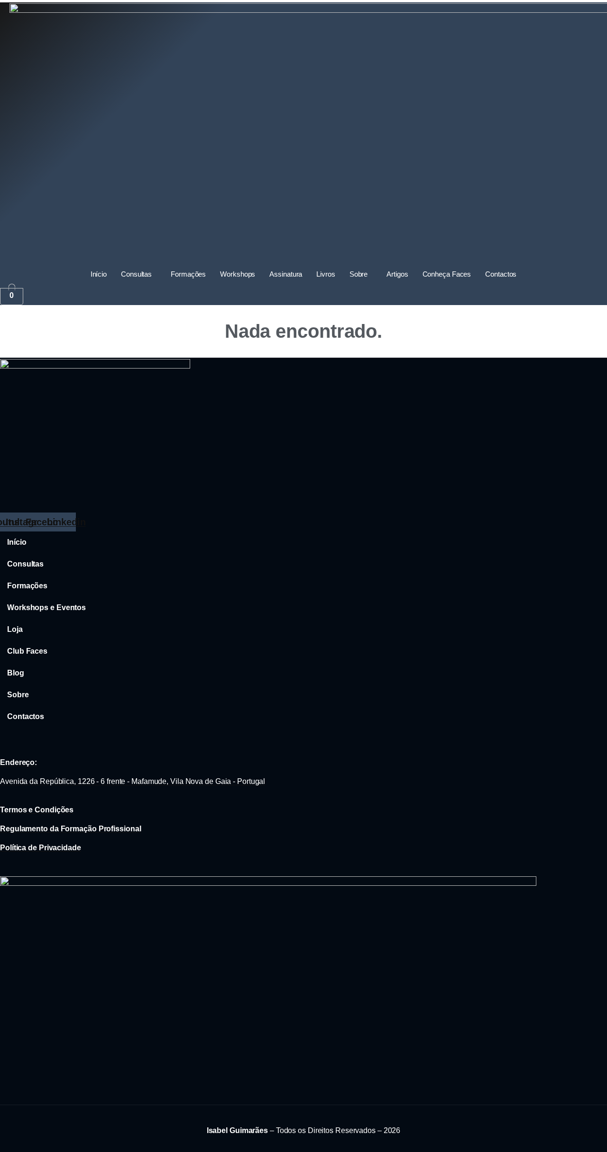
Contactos (500, 274)
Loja (15, 629)
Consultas (136, 274)
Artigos (397, 274)
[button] (139, 274)
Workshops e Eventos (46, 607)
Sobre (358, 274)
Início (99, 274)
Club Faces (27, 651)
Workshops (237, 274)
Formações (188, 274)
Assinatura (285, 274)
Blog (15, 673)
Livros (325, 274)
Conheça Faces (447, 274)
